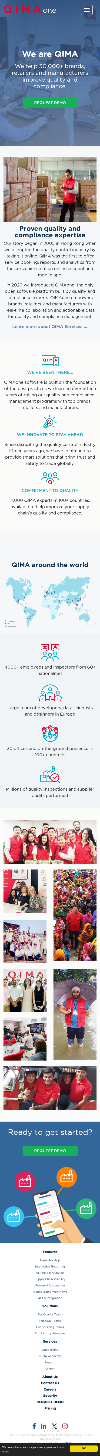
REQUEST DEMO (50, 103)
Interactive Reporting (50, 1266)
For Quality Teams (50, 1314)
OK (84, 1448)
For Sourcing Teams (50, 1327)
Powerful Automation (50, 1285)
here (68, 1443)
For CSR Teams (50, 1320)
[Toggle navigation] (87, 10)
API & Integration (50, 1298)
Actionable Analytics (50, 1272)
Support (50, 1362)
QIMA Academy (50, 1356)
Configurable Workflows (50, 1291)
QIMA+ (50, 1368)
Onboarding (50, 1349)
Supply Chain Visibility (50, 1279)
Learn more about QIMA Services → (50, 327)
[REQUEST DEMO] (50, 1156)
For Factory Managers (50, 1333)
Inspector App (50, 1260)
